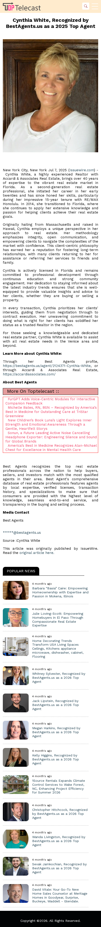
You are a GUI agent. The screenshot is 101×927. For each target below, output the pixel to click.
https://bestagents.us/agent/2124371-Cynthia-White (47, 366)
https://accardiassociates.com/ (29, 374)
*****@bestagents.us (22, 532)
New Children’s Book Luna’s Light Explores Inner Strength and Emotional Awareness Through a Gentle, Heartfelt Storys (48, 424)
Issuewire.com (82, 170)
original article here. (36, 553)
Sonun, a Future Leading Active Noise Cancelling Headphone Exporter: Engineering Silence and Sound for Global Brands (51, 437)
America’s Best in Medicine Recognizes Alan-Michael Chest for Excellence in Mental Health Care (51, 447)
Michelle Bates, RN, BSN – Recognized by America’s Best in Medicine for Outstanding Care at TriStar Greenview (51, 411)
